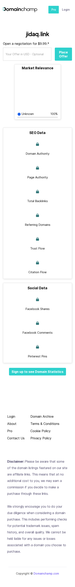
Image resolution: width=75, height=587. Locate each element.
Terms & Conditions (44, 423)
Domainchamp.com (46, 573)
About (11, 423)
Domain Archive (42, 416)
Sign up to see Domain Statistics (37, 372)
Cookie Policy (40, 431)
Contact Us (16, 438)
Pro (53, 9)
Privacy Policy (40, 438)
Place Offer (63, 54)
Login (65, 9)
